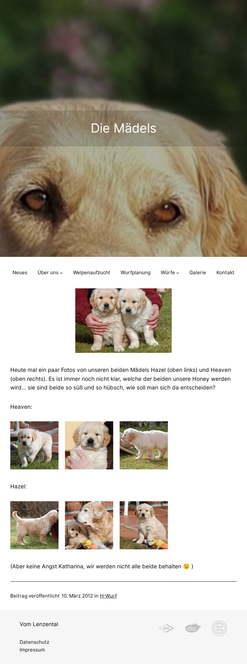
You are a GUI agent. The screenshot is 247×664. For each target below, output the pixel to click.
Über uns (48, 272)
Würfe (168, 272)
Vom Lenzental (39, 624)
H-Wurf (108, 596)
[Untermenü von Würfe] (177, 272)
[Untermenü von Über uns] (61, 272)
